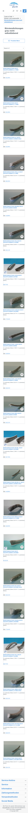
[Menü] (3, 10)
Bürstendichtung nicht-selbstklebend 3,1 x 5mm (10, 69)
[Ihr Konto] (21, 10)
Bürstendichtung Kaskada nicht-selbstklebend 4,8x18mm (13, 310)
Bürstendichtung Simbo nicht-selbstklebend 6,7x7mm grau (12, 690)
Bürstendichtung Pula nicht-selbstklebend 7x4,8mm (12, 655)
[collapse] (25, 792)
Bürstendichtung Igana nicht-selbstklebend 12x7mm (12, 276)
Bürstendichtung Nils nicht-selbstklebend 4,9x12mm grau (12, 586)
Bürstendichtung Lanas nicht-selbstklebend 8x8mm (12, 345)
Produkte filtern (15, 40)
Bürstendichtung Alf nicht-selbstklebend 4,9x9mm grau (12, 138)
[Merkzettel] (17, 10)
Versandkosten (6, 807)
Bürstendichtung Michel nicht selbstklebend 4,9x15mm (12, 448)
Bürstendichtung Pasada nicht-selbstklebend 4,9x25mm (13, 621)
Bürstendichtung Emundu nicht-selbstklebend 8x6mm (13, 207)
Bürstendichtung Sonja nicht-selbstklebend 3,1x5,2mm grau (12, 759)
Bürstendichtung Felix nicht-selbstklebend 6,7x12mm (12, 241)
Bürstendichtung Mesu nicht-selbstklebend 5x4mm (12, 414)
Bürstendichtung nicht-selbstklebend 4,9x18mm (10, 552)
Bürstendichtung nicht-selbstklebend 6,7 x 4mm (10, 103)
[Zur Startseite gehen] (14, 5)
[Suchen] (13, 10)
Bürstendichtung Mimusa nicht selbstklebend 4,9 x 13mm (13, 517)
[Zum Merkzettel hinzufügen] (21, 64)
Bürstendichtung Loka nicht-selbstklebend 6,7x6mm (12, 379)
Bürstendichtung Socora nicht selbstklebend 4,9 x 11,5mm (13, 724)
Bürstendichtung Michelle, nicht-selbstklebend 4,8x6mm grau (13, 483)
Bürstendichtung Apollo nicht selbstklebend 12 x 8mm (13, 172)
